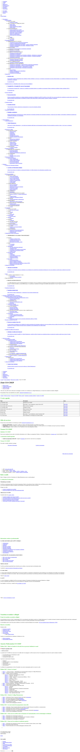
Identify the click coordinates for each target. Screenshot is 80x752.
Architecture (5, 544)
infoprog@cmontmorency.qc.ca (25, 392)
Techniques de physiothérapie (15, 73)
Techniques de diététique (14, 71)
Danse (11, 37)
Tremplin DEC (12, 134)
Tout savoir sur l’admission (15, 138)
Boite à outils (21, 395)
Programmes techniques (9, 40)
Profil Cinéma (12, 24)
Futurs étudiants (6, 119)
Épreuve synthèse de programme (16, 262)
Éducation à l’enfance (7, 546)
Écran (14, 470)
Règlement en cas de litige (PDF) (16, 264)
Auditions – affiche (16, 471)
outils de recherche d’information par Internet (14, 568)
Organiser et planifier (7, 629)
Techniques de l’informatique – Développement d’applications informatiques (24, 64)
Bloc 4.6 (6, 691)
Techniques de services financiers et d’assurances (19, 42)
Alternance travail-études (14, 152)
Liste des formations (13, 307)
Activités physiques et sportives (15, 277)
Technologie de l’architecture (15, 54)
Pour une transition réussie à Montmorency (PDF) (48, 622)
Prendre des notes (6, 630)
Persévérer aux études (7, 631)
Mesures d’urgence (6, 747)
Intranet (4, 12)
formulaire (23, 438)
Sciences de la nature (14, 22)
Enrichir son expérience (9, 148)
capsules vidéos (11, 494)
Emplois (4, 741)
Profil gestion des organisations (15, 35)
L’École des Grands (13, 222)
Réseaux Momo (13, 189)
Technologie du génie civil (15, 57)
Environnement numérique (15, 204)
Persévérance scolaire (14, 187)
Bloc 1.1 (6, 674)
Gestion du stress (11, 634)
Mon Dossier (5, 748)
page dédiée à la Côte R (21, 583)
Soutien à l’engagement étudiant (16, 226)
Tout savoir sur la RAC (14, 312)
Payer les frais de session (14, 240)
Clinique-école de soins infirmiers (16, 343)
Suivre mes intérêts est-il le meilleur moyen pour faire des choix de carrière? (17, 497)
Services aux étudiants (9, 156)
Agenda (1, 395)
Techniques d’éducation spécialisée (16, 60)
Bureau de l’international (7, 745)
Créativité (9, 217)
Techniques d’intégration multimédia (16, 62)
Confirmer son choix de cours (15, 239)
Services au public (6, 338)
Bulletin (11, 253)
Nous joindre (5, 8)
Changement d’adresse (14, 259)
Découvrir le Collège (9, 129)
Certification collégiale (11, 304)
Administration (5, 543)
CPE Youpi (12, 347)
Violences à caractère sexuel (15, 180)
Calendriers (5, 1)
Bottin (1, 735)
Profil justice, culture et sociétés (15, 32)
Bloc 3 (4, 684)
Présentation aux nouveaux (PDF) (16, 241)
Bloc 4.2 (6, 687)
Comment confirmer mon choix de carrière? (11, 496)
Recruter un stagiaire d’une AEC (11, 319)
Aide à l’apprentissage (14, 159)
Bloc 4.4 (6, 689)
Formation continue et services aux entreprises (11, 295)
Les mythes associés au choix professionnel (11, 498)
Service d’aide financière (14, 161)
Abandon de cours (13, 248)
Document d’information (12, 445)
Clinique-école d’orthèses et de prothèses (17, 342)
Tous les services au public (10, 339)
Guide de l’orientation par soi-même (9, 489)
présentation (28, 697)
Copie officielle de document (15, 255)
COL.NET (5, 10)
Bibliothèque (5, 4)
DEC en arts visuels (6, 558)
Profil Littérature (13, 25)
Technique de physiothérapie (8, 551)
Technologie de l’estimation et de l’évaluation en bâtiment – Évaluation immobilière (25, 56)
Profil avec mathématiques (15, 33)
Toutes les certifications (14, 305)
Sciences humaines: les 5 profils (16, 29)
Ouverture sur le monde (14, 209)
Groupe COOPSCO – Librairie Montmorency (18, 194)
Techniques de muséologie (15, 50)
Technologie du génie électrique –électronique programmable (21, 67)
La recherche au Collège (7, 744)
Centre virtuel (6, 575)
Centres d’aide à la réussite (15, 160)
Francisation (9, 317)
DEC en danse (5, 559)
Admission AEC (13, 299)
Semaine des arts (13, 232)
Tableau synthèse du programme (22, 472)
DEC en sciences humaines (8, 561)
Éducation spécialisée (7, 547)
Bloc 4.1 (6, 686)
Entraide (11, 212)
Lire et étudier (5, 632)
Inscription (12, 302)
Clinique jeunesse (13, 196)
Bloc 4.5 (6, 690)
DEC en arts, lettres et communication (10, 557)
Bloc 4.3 (6, 688)
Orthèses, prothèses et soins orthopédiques (17, 70)
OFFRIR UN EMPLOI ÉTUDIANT (12, 329)
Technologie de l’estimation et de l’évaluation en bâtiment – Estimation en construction (26, 55)
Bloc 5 (4, 702)
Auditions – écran (23, 471)
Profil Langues (12, 27)
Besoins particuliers (6, 638)
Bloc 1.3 (6, 676)
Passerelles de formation (14, 135)
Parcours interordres (9, 92)
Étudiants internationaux (14, 140)
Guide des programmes (14, 145)
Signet (11, 471)
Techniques (12, 132)
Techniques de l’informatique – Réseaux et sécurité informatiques (22, 65)
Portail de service (6, 5)
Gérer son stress (6, 633)
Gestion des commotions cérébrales (16, 197)
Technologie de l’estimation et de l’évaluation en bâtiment (13, 549)
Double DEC (7, 74)
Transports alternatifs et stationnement (17, 199)
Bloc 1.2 (6, 675)
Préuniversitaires (8, 20)
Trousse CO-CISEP (14, 395)
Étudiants (5, 164)
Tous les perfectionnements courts (16, 301)
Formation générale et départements (16, 136)
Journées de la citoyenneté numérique (17, 230)
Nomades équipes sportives (15, 155)
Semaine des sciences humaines (15, 231)
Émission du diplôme (14, 256)
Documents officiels (11, 252)
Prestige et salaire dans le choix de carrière (10, 500)
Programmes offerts (13, 311)
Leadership (12, 220)
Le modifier (12, 245)
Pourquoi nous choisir (14, 308)
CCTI (4, 3)
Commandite (12, 254)
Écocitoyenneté (10, 215)
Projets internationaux (14, 151)
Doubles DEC (12, 133)
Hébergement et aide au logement (16, 163)
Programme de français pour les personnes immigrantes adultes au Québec (23, 318)
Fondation (5, 7)
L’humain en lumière (14, 147)
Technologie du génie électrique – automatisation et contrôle (21, 66)
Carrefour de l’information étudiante (11, 165)
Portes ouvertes (12, 142)
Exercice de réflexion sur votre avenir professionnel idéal (13, 490)
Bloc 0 (4, 671)
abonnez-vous (53, 434)
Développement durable (7, 742)
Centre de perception (14, 188)
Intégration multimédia (7, 548)
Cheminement (10, 246)
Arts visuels (12, 39)
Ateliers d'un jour (6, 387)
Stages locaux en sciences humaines (16, 186)
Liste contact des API (9, 469)
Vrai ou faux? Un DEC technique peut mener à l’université (14, 501)
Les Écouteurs (12, 182)
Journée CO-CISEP (40, 395)
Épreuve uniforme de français (15, 260)
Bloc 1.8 (6, 682)
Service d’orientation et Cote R (9, 597)
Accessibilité (5, 746)
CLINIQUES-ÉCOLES (11, 340)
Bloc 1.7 (6, 681)
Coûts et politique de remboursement (16, 315)
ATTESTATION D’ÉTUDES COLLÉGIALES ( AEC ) (18, 297)
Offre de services (7, 395)
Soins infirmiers (13, 69)
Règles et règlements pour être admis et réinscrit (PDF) (20, 263)
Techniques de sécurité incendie (16, 52)
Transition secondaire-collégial (30, 395)
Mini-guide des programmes (67, 453)
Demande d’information (14, 309)
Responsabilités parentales (7, 639)
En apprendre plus (10, 81)
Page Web (66, 404)
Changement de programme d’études (16, 250)
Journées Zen (12, 227)
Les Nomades (12, 276)
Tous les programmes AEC (15, 298)
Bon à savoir (9, 258)
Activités (11, 154)
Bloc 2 (4, 683)
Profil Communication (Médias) (16, 26)
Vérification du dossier (14, 257)
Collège (4, 2)
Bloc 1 (4, 698)
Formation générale (8, 102)
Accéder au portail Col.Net (15, 238)
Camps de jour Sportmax (14, 348)
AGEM (11, 206)
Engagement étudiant (14, 150)
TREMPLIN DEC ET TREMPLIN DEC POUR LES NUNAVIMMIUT (19, 83)
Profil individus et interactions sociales (17, 30)
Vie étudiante (7, 207)
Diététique (5, 545)
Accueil (1, 379)
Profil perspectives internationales (16, 31)
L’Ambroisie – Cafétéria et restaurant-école (18, 353)
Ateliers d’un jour (13, 143)
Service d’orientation (14, 184)
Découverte (12, 214)
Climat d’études (13, 181)
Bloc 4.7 (6, 692)
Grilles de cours (13, 251)
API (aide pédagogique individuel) (16, 247)
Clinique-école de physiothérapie (16, 341)
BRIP (4, 743)
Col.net (1, 16)
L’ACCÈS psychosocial (14, 162)
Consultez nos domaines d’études (16, 314)
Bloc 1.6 (6, 680)
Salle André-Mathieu (14, 350)
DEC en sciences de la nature (8, 560)
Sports (6, 273)
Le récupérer (12, 244)
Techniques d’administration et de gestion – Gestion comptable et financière (24, 44)
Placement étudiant (13, 185)
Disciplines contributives (9, 109)
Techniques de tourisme (14, 46)
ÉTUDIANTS (10, 313)
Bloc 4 (4, 685)
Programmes (5, 19)
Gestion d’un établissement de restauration (17, 43)
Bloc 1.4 (6, 677)
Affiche (10, 470)
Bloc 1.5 (6, 679)
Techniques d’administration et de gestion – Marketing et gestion (22, 45)
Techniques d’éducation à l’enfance (16, 59)
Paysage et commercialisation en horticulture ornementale (20, 48)
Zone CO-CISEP (13, 144)
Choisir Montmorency (9, 120)
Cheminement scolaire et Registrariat (12, 233)
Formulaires (12, 316)
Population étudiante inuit (10, 287)
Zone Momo (5, 6)
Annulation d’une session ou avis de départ (18, 249)
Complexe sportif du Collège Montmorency (18, 345)
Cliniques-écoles (8, 356)
